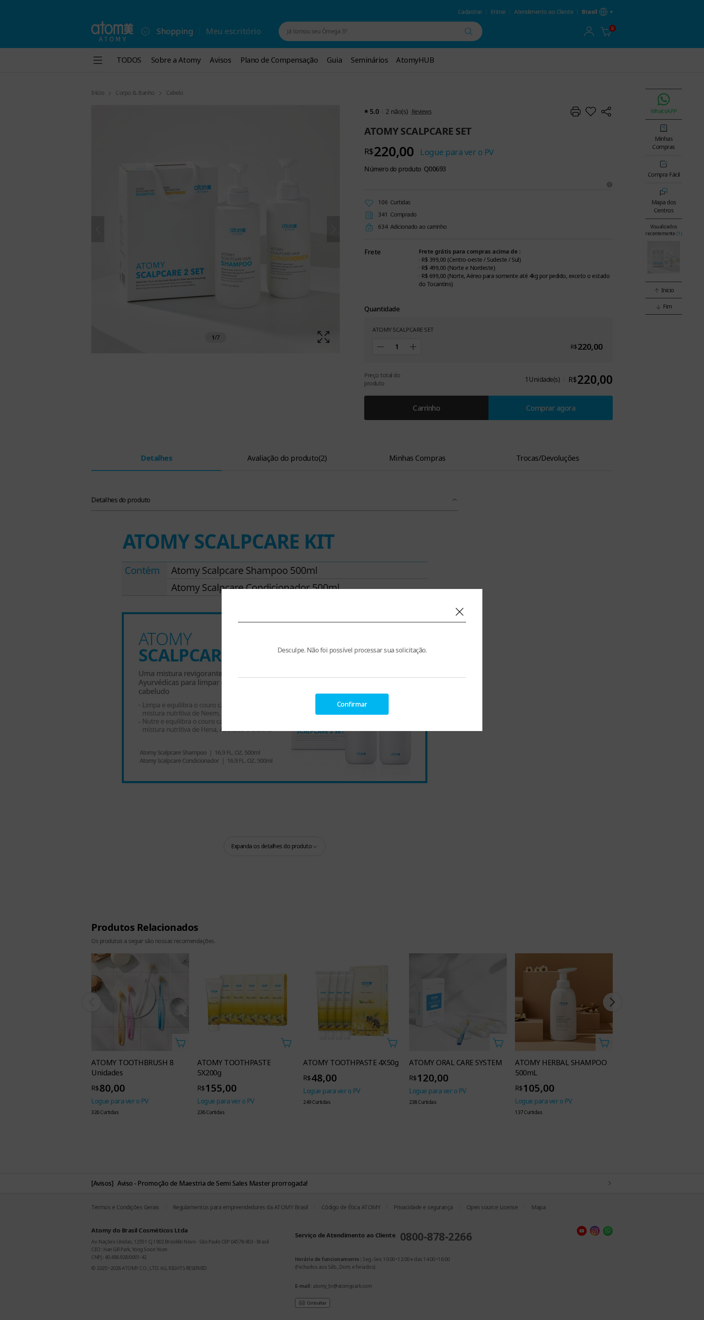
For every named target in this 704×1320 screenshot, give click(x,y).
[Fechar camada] (459, 611)
